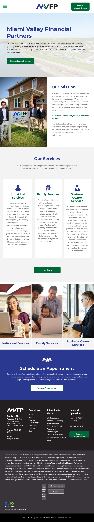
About (31, 417)
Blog (30, 431)
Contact (32, 428)
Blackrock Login (53, 418)
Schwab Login (52, 431)
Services (32, 420)
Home (31, 414)
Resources (33, 425)
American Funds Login (56, 420)
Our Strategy (34, 423)
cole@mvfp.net (13, 438)
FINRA (67, 477)
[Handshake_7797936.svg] (47, 364)
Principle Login (53, 423)
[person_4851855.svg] (18, 190)
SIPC (73, 477)
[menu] (5, 7)
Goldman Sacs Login (55, 434)
